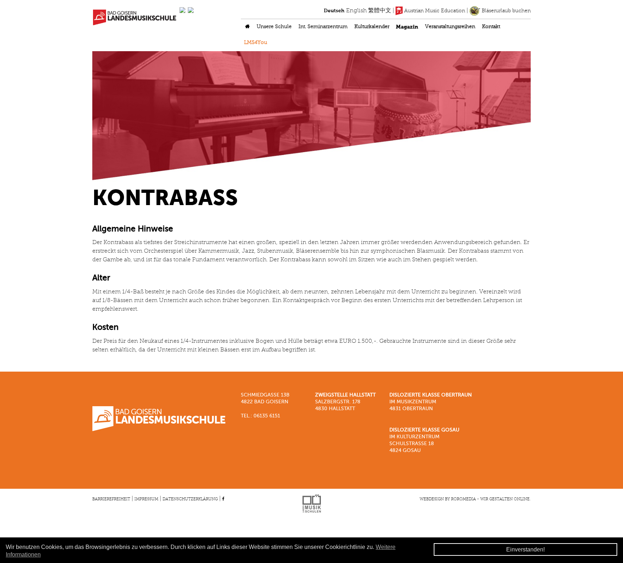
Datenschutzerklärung (190, 499)
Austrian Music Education (434, 10)
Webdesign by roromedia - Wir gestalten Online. (475, 499)
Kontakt (491, 27)
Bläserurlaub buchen (505, 10)
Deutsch (334, 10)
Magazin (407, 27)
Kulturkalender (371, 27)
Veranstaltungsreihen (450, 27)
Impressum (146, 499)
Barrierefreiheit (111, 499)
